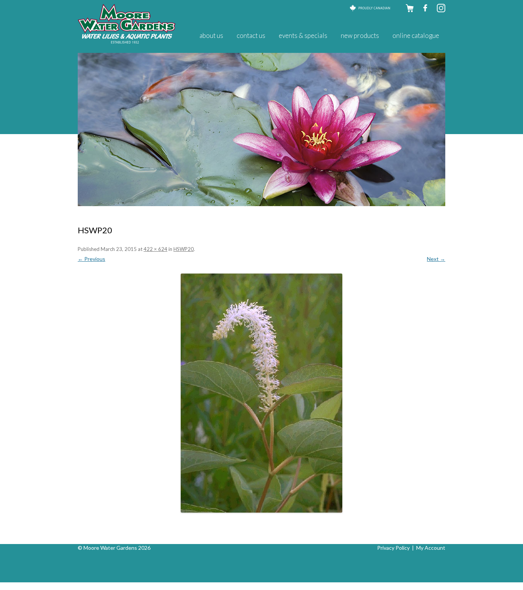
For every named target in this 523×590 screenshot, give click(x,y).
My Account (430, 547)
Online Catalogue (415, 35)
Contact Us (251, 35)
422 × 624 (155, 249)
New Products (360, 35)
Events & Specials (303, 35)
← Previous (91, 259)
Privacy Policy (393, 547)
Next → (436, 259)
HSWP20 (183, 249)
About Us (211, 35)
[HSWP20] (261, 393)
